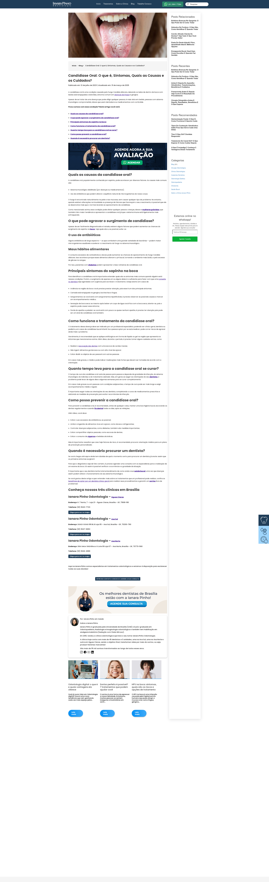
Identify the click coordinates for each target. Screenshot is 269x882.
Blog (132, 3)
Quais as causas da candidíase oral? (87, 113)
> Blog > (81, 66)
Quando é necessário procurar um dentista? (90, 138)
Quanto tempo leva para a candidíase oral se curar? (93, 130)
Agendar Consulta (185, 239)
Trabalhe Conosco (144, 3)
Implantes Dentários (178, 175)
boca (92, 229)
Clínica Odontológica (178, 171)
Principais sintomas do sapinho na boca (88, 122)
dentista (153, 377)
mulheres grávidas (150, 209)
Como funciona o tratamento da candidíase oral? (93, 126)
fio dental (98, 408)
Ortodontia (174, 186)
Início (98, 3)
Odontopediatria (176, 182)
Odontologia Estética (178, 179)
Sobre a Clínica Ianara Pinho (180, 193)
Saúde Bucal (175, 189)
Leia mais (73, 713)
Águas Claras (117, 497)
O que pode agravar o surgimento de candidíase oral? (94, 118)
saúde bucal (139, 471)
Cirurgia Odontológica (178, 168)
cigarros (91, 436)
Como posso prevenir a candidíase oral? (88, 134)
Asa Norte (115, 541)
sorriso (152, 481)
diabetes (92, 265)
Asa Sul (114, 519)
